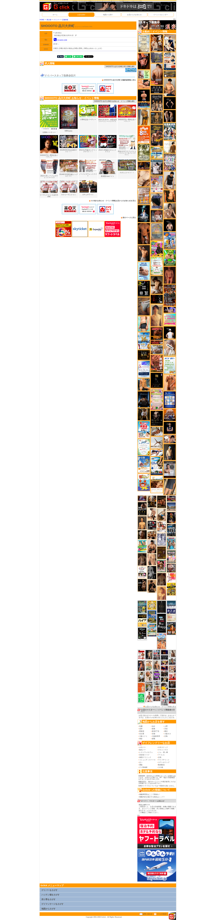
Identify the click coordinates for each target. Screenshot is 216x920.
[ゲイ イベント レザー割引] (152, 525)
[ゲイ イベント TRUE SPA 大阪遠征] (144, 74)
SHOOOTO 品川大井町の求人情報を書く (120, 66)
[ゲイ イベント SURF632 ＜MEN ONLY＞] (169, 240)
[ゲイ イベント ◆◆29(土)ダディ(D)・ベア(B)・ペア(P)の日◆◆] (169, 116)
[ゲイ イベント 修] (172, 684)
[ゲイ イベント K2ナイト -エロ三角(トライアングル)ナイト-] (156, 693)
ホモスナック (163, 747)
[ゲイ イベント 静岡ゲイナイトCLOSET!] (169, 162)
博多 (140, 739)
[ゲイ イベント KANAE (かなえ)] (169, 103)
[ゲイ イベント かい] (169, 275)
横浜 (166, 731)
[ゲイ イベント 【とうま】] (169, 348)
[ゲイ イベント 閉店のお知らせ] (161, 623)
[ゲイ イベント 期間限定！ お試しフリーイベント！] (169, 74)
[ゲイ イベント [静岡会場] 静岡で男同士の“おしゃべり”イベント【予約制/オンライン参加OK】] (141, 698)
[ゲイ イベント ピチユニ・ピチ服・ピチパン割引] (156, 655)
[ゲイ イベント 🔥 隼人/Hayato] (164, 680)
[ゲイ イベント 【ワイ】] (144, 61)
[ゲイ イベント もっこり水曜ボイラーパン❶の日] (149, 697)
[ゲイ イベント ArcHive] (169, 258)
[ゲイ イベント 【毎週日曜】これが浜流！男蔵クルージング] (171, 498)
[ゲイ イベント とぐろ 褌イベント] (156, 675)
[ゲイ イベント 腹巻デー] (161, 539)
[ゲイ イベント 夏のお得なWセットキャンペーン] (156, 153)
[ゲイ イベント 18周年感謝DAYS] (171, 604)
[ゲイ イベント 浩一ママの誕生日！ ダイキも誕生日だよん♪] (156, 399)
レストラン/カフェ (146, 752)
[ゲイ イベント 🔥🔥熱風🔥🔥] (171, 517)
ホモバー (142, 747)
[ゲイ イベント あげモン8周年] (144, 134)
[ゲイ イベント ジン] (172, 669)
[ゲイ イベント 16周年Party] (144, 341)
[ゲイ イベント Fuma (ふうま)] (169, 428)
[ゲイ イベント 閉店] (144, 43)
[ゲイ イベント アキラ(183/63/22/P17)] (172, 661)
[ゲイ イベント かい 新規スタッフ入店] (144, 233)
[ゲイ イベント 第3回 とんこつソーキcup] (152, 630)
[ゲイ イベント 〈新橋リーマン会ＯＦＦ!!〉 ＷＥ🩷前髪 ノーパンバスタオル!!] (171, 556)
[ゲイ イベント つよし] (161, 579)
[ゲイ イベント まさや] (161, 515)
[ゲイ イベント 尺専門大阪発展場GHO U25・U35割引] (172, 700)
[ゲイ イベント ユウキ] (161, 593)
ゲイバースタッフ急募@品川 (60, 75)
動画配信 (161, 765)
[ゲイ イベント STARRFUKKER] (144, 213)
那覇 (153, 739)
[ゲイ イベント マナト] (156, 315)
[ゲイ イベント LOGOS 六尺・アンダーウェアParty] (161, 502)
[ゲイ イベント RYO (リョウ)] (144, 95)
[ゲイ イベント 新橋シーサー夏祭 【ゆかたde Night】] (156, 43)
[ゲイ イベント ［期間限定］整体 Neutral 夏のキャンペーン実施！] (169, 180)
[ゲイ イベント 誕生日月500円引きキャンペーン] (156, 232)
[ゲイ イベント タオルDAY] (164, 657)
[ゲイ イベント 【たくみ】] (169, 211)
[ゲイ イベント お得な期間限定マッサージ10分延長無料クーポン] (169, 43)
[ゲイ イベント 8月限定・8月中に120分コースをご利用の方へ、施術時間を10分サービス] (144, 447)
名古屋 (141, 734)
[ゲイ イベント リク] (156, 74)
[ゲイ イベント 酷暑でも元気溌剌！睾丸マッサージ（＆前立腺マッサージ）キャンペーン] (156, 484)
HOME (42, 19)
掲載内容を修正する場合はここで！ (152, 797)
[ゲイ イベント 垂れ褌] (144, 152)
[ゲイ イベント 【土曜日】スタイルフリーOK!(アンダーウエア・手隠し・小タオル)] (156, 216)
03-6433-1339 (62, 40)
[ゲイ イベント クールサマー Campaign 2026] (156, 466)
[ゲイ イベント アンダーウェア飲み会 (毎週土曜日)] (156, 57)
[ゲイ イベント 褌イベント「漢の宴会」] (161, 566)
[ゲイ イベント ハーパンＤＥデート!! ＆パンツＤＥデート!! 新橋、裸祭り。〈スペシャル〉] (144, 196)
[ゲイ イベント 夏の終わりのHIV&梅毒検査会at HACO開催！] (144, 430)
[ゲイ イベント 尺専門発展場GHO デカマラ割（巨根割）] (172, 676)
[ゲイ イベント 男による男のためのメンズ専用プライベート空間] (169, 399)
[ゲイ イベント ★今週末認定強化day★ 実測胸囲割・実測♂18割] (156, 335)
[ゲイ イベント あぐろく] (171, 577)
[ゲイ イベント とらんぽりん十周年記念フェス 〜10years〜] (171, 589)
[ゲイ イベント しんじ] (142, 559)
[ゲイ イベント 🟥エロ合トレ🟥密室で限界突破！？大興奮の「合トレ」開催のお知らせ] (142, 509)
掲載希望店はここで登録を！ (149, 794)
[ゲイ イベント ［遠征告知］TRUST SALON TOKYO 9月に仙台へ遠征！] (141, 677)
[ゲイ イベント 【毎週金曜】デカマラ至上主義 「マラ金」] (164, 663)
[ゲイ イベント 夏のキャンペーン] (156, 266)
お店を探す (81, 15)
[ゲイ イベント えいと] (156, 688)
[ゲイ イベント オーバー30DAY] (149, 665)
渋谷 (166, 729)
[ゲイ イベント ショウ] (164, 694)
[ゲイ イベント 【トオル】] (144, 306)
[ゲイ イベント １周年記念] (169, 487)
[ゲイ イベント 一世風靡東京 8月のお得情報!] (156, 201)
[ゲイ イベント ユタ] (172, 653)
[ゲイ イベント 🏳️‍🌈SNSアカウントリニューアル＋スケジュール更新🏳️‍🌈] (169, 147)
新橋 (153, 729)
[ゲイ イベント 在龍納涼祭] (169, 131)
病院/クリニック (145, 757)
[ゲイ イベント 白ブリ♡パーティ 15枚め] (161, 527)
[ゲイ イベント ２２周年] (144, 482)
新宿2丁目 (155, 731)
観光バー (142, 750)
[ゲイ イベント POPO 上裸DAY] (142, 546)
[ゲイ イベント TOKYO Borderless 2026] (156, 184)
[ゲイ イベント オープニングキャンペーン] (144, 355)
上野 (166, 726)
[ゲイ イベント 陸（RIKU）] (141, 665)
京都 (153, 734)
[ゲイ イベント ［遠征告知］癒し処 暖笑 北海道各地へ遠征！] (169, 87)
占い (140, 762)
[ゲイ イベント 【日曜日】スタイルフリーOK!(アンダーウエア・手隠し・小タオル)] (171, 568)
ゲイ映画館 (143, 767)
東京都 (49, 19)
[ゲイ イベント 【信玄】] (152, 501)
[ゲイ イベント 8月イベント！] (144, 105)
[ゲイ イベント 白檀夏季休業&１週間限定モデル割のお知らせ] (169, 61)
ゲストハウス (163, 750)
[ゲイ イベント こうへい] (152, 514)
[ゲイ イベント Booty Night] (141, 655)
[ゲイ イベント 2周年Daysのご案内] (144, 288)
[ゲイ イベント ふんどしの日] (161, 553)
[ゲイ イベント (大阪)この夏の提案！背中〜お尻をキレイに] (156, 167)
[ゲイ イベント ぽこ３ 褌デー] (169, 365)
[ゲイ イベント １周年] (142, 634)
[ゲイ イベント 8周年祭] (152, 605)
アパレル (161, 755)
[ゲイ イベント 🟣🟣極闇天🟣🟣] (156, 380)
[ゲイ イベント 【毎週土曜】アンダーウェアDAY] (144, 166)
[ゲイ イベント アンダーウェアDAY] (156, 89)
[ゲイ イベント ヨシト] (164, 686)
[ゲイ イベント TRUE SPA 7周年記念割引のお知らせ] (144, 271)
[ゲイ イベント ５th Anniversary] (144, 369)
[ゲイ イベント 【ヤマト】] (144, 384)
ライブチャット (164, 760)
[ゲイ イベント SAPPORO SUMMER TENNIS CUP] (171, 530)
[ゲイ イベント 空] (144, 324)
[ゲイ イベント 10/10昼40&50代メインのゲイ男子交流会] (149, 686)
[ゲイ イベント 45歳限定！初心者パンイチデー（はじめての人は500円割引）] (169, 415)
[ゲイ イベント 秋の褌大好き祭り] (141, 687)
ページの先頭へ (162, 914)
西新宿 (141, 731)
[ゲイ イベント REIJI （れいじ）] (169, 332)
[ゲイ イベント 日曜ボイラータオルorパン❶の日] (152, 535)
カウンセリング (164, 762)
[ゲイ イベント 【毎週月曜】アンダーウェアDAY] (164, 668)
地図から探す (108, 15)
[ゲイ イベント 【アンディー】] (144, 84)
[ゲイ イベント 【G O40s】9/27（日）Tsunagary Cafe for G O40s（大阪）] (156, 683)
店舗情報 (65, 19)
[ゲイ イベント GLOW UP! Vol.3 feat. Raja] (156, 249)
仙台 (153, 726)
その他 (160, 767)
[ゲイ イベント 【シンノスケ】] (144, 117)
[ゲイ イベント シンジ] (144, 253)
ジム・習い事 (163, 752)
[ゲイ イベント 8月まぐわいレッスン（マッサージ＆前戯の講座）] (156, 431)
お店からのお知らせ (134, 15)
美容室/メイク (144, 755)
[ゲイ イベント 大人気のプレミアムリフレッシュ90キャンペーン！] (169, 310)
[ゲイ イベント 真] (142, 534)
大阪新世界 (156, 736)
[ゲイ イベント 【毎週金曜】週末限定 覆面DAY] (164, 652)
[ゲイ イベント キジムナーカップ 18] (142, 607)
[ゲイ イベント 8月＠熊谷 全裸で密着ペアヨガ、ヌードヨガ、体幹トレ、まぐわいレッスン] (171, 507)
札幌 (140, 726)
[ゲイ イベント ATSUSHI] (156, 453)
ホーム (55, 15)
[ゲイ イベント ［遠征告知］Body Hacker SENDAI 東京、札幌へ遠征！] (152, 547)
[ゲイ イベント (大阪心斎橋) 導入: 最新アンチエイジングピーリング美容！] (169, 469)
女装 (159, 757)
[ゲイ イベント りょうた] (152, 586)
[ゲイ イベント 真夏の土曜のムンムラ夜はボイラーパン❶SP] (156, 135)
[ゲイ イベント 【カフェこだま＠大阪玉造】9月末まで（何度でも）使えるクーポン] (144, 464)
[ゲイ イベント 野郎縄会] (156, 363)
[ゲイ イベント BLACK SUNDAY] (152, 572)
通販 (140, 765)
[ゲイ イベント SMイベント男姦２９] (156, 299)
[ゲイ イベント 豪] (144, 414)
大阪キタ (167, 734)
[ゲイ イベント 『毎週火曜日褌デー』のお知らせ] (149, 676)
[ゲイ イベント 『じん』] (169, 452)
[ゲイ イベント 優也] (169, 196)
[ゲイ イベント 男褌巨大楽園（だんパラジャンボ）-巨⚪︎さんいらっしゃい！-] (171, 543)
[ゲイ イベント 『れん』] (149, 654)
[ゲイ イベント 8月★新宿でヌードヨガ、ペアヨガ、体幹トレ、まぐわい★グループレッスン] (156, 443)
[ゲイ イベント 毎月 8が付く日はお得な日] (164, 674)
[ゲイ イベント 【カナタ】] (144, 178)
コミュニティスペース (147, 760)
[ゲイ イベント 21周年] (171, 628)
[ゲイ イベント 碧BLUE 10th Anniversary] (144, 399)
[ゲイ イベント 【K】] (152, 559)
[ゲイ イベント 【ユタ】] (169, 382)
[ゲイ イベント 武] (172, 692)
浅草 (140, 729)
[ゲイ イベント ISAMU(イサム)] (169, 225)
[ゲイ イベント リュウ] (142, 523)
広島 (166, 736)
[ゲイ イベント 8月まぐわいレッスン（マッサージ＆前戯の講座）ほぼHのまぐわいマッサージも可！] (156, 349)
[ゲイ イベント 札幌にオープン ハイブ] (142, 620)
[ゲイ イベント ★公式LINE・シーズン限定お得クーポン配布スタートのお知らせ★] (169, 319)
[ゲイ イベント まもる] (156, 285)
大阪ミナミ (143, 736)
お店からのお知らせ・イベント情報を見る (160, 707)
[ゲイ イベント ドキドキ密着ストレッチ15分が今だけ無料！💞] (156, 418)
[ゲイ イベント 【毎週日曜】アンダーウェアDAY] (142, 498)
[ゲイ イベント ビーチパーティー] (152, 617)
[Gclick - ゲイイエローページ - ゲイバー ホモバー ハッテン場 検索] (56, 6)
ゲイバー (57, 19)
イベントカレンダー (160, 15)
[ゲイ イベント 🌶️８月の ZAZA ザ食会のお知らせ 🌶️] (169, 295)
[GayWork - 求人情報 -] (130, 70)
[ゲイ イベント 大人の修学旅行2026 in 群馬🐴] (161, 641)
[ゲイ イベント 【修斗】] (156, 665)
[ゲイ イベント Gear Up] (156, 102)
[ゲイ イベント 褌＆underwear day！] (142, 572)
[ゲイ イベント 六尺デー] (142, 585)
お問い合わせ (147, 914)
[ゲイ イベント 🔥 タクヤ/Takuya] (156, 698)
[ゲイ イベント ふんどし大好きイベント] (156, 118)
